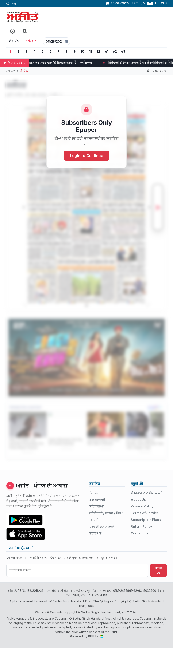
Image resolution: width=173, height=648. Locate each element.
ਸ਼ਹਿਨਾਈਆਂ (96, 506)
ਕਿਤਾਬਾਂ (93, 520)
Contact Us (140, 533)
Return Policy (141, 527)
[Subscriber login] (12, 31)
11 (90, 52)
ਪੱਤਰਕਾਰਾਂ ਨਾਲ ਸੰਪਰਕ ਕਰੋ (146, 493)
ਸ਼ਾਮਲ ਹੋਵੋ (158, 570)
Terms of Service (145, 513)
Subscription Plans (146, 520)
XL (163, 3)
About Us (138, 500)
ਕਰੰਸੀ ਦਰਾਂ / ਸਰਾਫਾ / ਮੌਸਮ (105, 513)
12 (98, 52)
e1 (106, 52)
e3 (123, 52)
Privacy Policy (142, 506)
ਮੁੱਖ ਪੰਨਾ (14, 41)
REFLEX (94, 636)
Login (14, 3)
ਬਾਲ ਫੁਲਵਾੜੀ (97, 500)
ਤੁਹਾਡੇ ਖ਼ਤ (95, 533)
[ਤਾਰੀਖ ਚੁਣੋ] (66, 41)
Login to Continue (86, 155)
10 (82, 52)
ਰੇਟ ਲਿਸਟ (95, 493)
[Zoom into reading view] (25, 31)
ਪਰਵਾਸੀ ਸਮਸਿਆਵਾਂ (101, 527)
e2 (115, 52)
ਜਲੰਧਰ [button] (30, 41)
